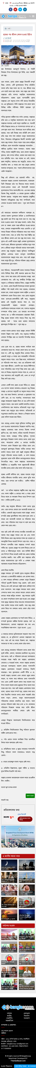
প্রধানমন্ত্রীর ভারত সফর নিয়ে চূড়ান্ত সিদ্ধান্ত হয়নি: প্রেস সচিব (26, 975)
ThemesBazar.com (18, 1061)
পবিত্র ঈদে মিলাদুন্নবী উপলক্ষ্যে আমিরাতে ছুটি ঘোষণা (25, 917)
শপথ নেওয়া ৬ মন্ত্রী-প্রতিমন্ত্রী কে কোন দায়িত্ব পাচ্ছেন (9, 950)
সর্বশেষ (9, 1013)
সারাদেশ (27, 1018)
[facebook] (10, 9)
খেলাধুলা (27, 1013)
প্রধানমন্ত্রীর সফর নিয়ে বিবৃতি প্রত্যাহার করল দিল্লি (9, 938)
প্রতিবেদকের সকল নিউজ (25, 819)
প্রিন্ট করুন (30, 796)
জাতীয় (9, 1016)
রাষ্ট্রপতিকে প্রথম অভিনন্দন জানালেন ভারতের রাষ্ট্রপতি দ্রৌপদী (8, 974)
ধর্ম (9, 29)
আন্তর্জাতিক (9, 1020)
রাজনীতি (9, 1018)
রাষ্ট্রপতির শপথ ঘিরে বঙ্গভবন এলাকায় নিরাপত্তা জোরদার (26, 987)
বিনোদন (27, 1016)
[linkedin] (20, 9)
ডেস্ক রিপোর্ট (8, 38)
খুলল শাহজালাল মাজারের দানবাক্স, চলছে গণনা (8, 893)
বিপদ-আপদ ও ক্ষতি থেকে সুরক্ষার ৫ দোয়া (26, 893)
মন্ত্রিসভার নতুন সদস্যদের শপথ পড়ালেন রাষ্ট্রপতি (8, 987)
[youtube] (25, 9)
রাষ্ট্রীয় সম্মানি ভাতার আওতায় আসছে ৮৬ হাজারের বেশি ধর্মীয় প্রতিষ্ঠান (26, 904)
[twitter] (15, 9)
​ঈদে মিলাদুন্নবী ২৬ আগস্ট (8, 919)
